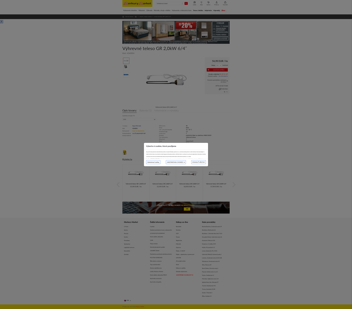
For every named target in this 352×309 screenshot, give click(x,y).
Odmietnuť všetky (153, 162)
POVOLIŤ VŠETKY (198, 162)
